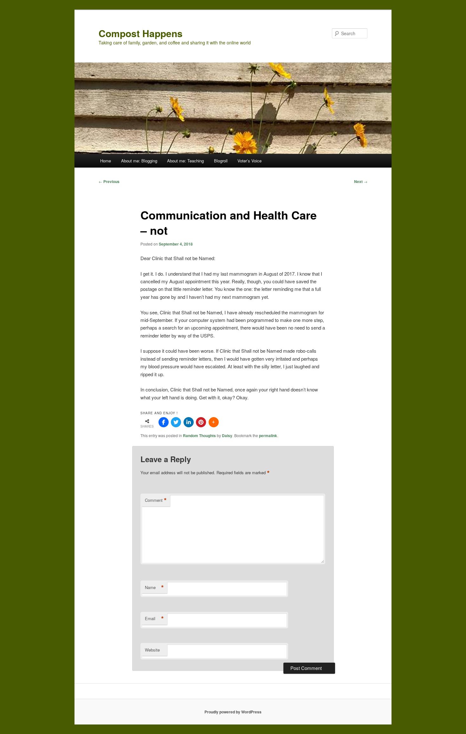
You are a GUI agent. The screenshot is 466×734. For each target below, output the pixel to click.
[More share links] (214, 422)
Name (154, 587)
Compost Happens (141, 33)
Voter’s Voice (249, 161)
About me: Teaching (185, 161)
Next (360, 181)
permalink (268, 435)
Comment (156, 500)
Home (105, 161)
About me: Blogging (139, 161)
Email (154, 618)
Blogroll (221, 161)
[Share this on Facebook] (164, 422)
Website (152, 650)
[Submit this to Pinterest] (201, 422)
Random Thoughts (199, 435)
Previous (109, 181)
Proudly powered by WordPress (233, 712)
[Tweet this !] (176, 422)
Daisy (227, 435)
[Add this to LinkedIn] (189, 422)
